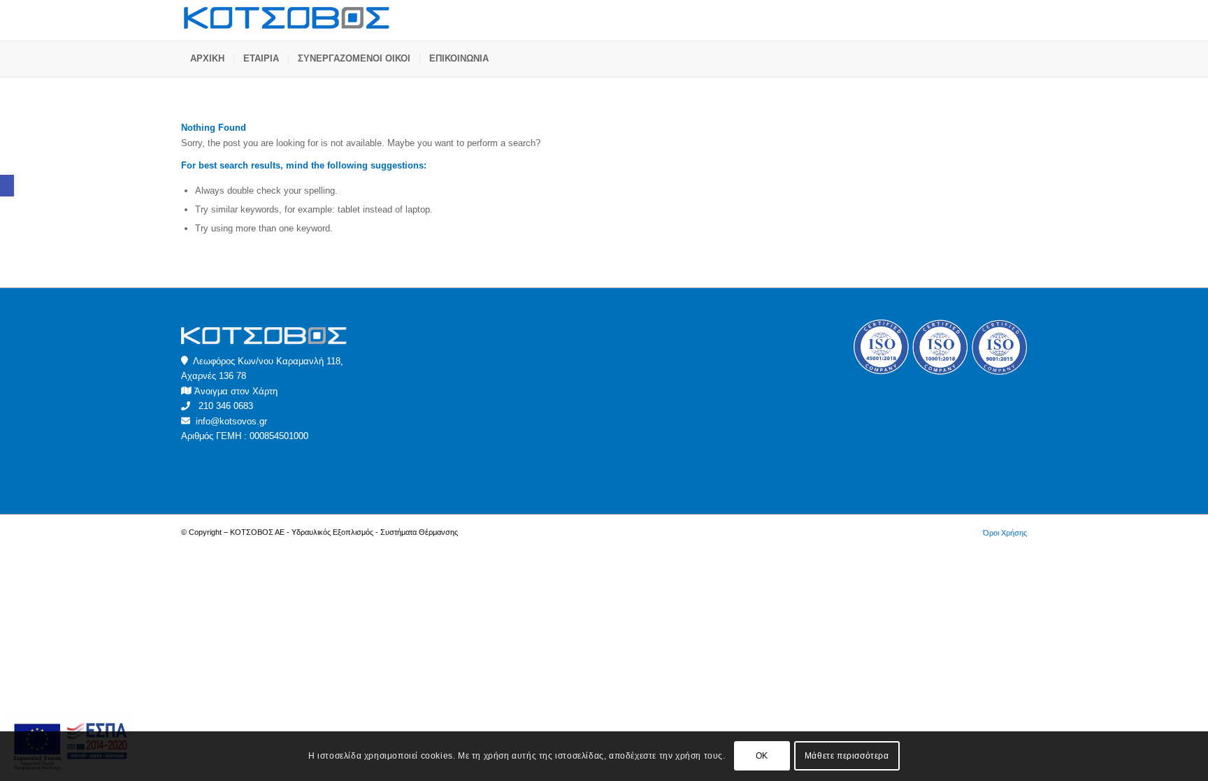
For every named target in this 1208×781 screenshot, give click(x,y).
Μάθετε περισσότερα (847, 756)
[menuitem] (207, 58)
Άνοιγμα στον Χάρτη (236, 391)
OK (762, 756)
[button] (7, 185)
